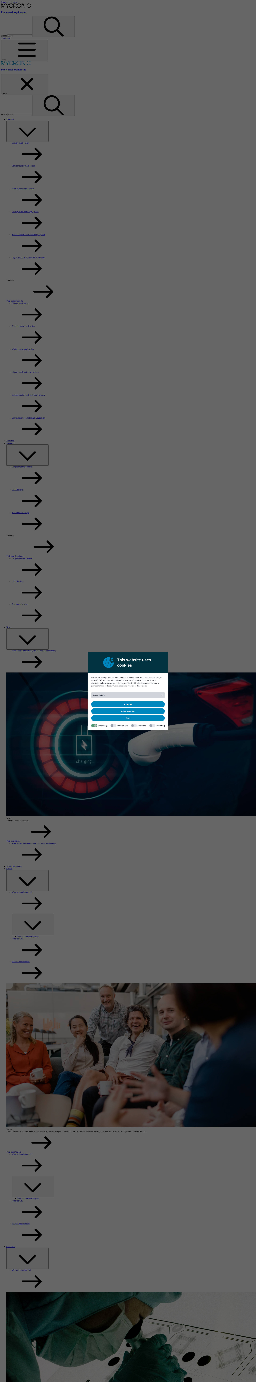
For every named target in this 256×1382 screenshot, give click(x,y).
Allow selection (128, 711)
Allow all (128, 704)
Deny (128, 718)
